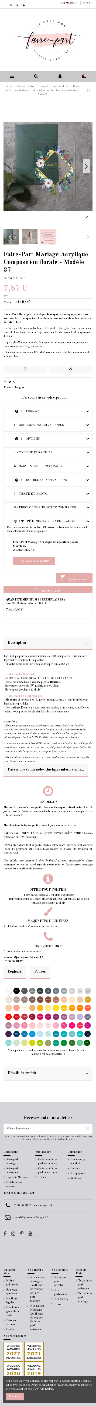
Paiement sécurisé (11, 1322)
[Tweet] (9, 382)
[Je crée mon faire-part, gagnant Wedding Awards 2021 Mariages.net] (33, 1351)
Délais (42, 1177)
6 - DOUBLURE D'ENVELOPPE (37, 480)
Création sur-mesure (14, 1184)
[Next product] (89, 91)
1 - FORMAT (23, 411)
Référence (9, 278)
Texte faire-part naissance (85, 1284)
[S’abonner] (88, 1129)
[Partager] (5, 382)
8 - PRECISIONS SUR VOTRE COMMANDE (41, 507)
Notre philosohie (12, 1282)
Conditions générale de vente (12, 1311)
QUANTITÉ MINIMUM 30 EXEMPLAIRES (41, 521)
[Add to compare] (71, 369)
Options (75, 1168)
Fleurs (7, 387)
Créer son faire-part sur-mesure (47, 1161)
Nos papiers (77, 1173)
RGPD (49, 1389)
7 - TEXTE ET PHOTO (27, 493)
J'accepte (14, 1396)
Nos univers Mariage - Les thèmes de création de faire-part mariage (37, 1289)
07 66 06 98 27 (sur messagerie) (32, 1205)
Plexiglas (18, 387)
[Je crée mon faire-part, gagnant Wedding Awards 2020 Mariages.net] (13, 1371)
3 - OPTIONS (23, 438)
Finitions (75, 1178)
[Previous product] (87, 91)
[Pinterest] (14, 382)
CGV (36, 1389)
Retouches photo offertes (60, 1281)
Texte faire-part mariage (85, 1297)
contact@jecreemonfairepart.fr (31, 1217)
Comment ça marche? (77, 1161)
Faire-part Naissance (12, 1170)
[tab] (48, 643)
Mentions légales (11, 1300)
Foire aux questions (11, 1291)
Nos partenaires (60, 1292)
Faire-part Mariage (12, 1161)
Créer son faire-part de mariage (47, 1170)
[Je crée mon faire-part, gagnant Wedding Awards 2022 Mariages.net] (13, 1351)
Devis (57, 1304)
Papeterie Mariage (16, 1177)
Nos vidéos (61, 1299)
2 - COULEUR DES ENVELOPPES (35, 425)
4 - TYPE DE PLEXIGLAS (29, 452)
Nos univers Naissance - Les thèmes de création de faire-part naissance (37, 1318)
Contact (11, 1329)
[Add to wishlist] (25, 369)
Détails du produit (22, 1073)
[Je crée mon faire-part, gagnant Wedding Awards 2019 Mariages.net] (33, 1371)
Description (17, 643)
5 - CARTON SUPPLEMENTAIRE (34, 466)
